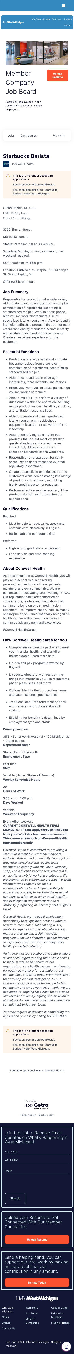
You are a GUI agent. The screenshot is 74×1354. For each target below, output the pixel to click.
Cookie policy (46, 1114)
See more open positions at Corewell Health (37, 1070)
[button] (66, 1346)
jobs (11, 135)
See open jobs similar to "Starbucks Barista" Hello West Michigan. (35, 191)
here (51, 656)
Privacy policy (28, 1114)
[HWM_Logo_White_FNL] (12, 21)
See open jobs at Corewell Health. (34, 184)
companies (29, 135)
